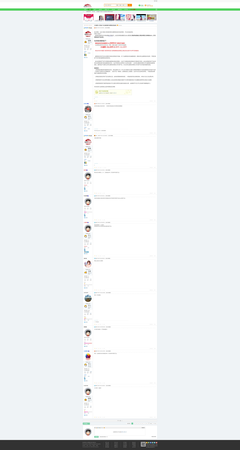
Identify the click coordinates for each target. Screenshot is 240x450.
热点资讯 (107, 445)
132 (90, 406)
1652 (88, 124)
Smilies (104, 427)
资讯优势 (125, 445)
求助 (120, 5)
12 (87, 279)
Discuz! (87, 446)
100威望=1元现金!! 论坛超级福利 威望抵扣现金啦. (104, 11)
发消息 (86, 57)
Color (96, 427)
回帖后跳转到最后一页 (104, 436)
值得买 (100, 9)
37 (84, 124)
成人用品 (110, 35)
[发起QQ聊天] (86, 252)
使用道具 (151, 167)
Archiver (90, 445)
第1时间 (85, 170)
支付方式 (116, 442)
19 (90, 338)
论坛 (90, 9)
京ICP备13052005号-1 (150, 447)
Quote (101, 427)
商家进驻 (134, 443)
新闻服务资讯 (88, 11)
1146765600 (86, 292)
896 (85, 48)
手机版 (93, 445)
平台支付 (116, 443)
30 (90, 279)
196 (87, 313)
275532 (89, 53)
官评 (123, 5)
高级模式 (143, 427)
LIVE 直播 (132, 9)
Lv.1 (85, 282)
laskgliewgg (86, 385)
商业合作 (134, 442)
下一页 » (120, 420)
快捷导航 (156, 9)
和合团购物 (86, 195)
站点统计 (84, 445)
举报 (155, 167)
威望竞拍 (120, 9)
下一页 (154, 423)
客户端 (126, 9)
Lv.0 (85, 210)
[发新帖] (86, 424)
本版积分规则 (154, 436)
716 (87, 371)
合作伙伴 (134, 446)
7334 (88, 48)
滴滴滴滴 (85, 326)
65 (87, 406)
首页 (85, 9)
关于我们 (125, 442)
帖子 (95, 9)
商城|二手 (107, 9)
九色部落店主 (86, 351)
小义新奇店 (86, 222)
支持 (101, 167)
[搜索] (129, 5)
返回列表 (128, 423)
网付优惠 (107, 446)
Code (102, 427)
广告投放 (134, 445)
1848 (91, 371)
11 (87, 338)
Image (98, 427)
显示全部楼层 (107, 27)
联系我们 (125, 446)
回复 (96, 167)
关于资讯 (125, 443)
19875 (89, 128)
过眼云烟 (85, 258)
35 (84, 371)
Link (99, 427)
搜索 (126, 5)
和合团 (113, 9)
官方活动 (93, 11)
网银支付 (116, 445)
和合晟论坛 (91, 4)
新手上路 (107, 442)
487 (90, 313)
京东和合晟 (86, 103)
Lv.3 (85, 316)
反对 (105, 167)
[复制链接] (120, 25)
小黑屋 (97, 445)
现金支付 (116, 446)
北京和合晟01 (86, 27)
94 (87, 243)
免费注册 (107, 443)
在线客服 (141, 6)
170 (90, 243)
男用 (117, 5)
